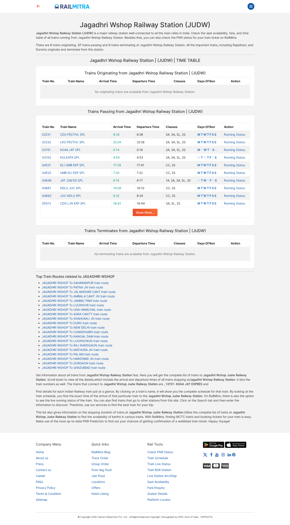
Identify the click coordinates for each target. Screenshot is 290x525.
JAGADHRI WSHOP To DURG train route (69, 323)
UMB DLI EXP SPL (72, 173)
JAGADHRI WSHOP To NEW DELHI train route (73, 327)
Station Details (157, 493)
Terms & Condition (48, 493)
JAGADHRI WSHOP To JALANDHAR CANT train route (78, 292)
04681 (46, 188)
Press (40, 464)
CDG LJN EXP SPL (73, 203)
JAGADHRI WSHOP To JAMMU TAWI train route (74, 300)
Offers (96, 488)
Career (40, 476)
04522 (46, 173)
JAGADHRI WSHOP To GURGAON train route (72, 363)
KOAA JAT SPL (70, 150)
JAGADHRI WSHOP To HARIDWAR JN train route (75, 358)
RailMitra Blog (101, 452)
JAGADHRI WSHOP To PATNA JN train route (72, 287)
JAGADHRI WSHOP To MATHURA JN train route (75, 350)
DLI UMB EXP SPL (72, 165)
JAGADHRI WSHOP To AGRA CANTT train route (74, 314)
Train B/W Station (159, 470)
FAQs (39, 482)
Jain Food (98, 476)
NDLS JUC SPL (70, 188)
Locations (98, 482)
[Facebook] (211, 454)
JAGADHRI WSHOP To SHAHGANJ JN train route (76, 318)
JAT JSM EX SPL (71, 180)
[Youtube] (217, 454)
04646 (47, 180)
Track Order (100, 458)
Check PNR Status (160, 452)
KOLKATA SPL (70, 157)
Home (40, 452)
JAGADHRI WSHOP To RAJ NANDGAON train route (77, 345)
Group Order (100, 464)
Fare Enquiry (156, 488)
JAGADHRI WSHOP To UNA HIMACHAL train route (76, 309)
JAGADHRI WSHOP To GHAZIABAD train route (73, 367)
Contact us (43, 470)
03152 (46, 157)
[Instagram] (223, 454)
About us (42, 458)
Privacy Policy (45, 488)
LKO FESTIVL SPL (72, 142)
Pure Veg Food (102, 470)
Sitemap (41, 499)
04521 (46, 165)
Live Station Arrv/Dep (162, 476)
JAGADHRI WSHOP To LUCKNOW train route (73, 305)
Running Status (234, 134)
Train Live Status (158, 464)
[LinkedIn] (229, 454)
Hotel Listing (100, 493)
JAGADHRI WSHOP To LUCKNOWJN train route (75, 341)
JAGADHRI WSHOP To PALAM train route (70, 354)
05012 (46, 203)
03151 (46, 150)
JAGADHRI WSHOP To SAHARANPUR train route (75, 283)
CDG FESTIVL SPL (72, 134)
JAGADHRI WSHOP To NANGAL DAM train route (75, 336)
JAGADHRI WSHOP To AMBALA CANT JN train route (78, 296)
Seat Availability (158, 482)
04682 (46, 195)
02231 (46, 134)
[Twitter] (205, 454)
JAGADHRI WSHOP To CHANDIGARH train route (75, 332)
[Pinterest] (233, 454)
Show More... (145, 212)
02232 (46, 142)
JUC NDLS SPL (70, 195)
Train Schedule (157, 458)
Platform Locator (158, 499)
